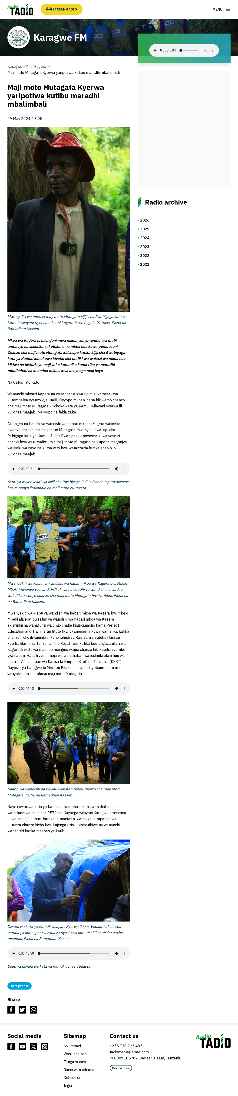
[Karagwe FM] (20, 9)
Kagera (40, 66)
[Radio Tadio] (213, 1040)
